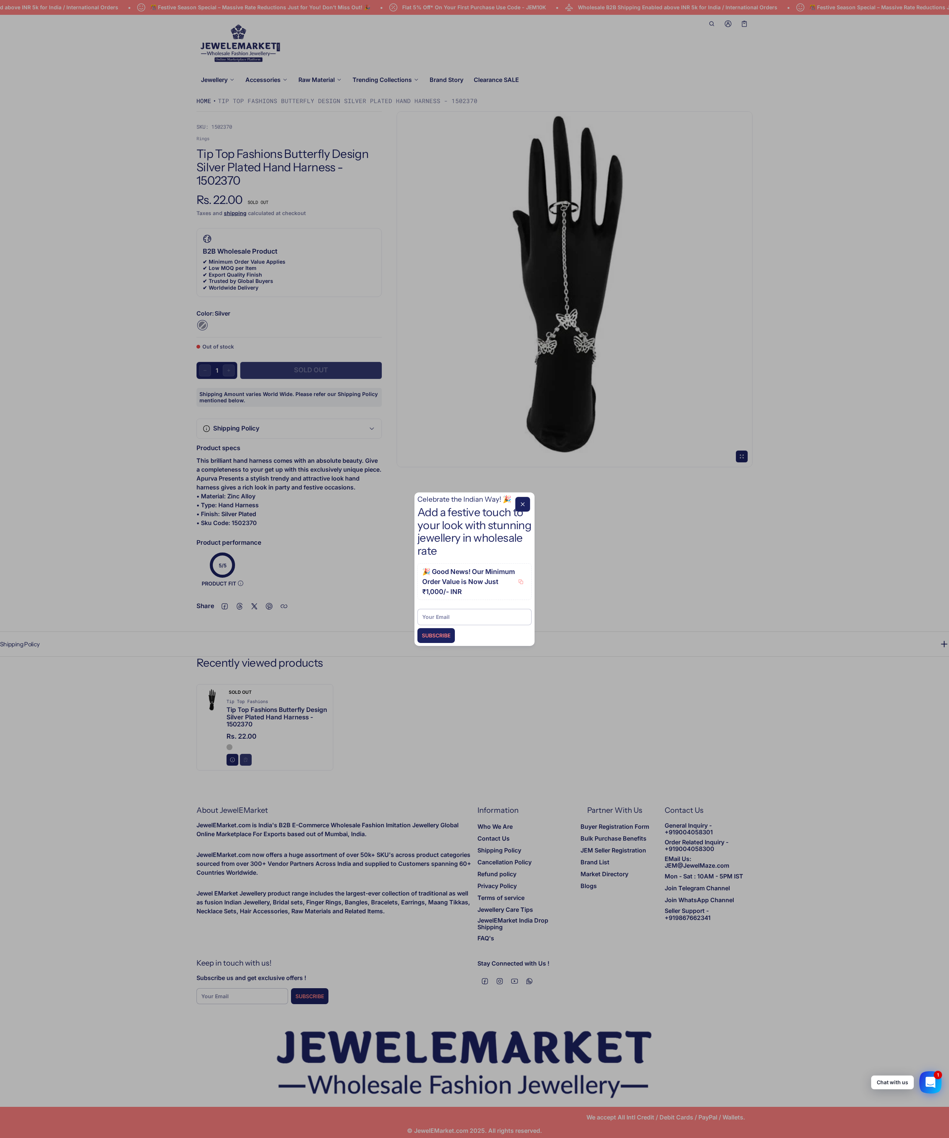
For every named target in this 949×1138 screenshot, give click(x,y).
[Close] (522, 504)
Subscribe (436, 635)
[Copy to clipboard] (521, 582)
